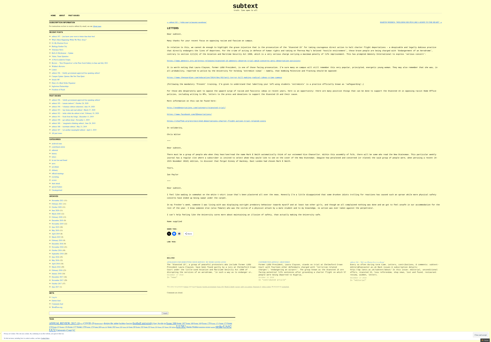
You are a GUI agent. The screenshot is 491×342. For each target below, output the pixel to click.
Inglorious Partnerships (60, 86)
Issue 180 (97, 327)
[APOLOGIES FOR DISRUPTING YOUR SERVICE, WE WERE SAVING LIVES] (213, 270)
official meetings (58, 173)
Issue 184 (220, 286)
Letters (54, 69)
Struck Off (55, 79)
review (54, 180)
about (62, 15)
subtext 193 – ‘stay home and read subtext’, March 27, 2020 (73, 110)
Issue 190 (132, 327)
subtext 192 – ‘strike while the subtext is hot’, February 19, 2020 (75, 113)
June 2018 (55, 257)
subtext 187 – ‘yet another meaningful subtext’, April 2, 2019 (74, 130)
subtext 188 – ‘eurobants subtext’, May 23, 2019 (69, 126)
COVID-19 (88, 323)
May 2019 (55, 230)
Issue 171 (215, 323)
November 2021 (57, 200)
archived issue (57, 143)
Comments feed (57, 304)
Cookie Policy (45, 338)
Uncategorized (57, 190)
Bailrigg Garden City (59, 46)
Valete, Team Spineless (60, 56)
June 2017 (55, 287)
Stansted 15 (257, 286)
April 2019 (56, 233)
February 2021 (57, 204)
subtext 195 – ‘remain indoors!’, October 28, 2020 (70, 103)
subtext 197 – (73, 36)
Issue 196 (168, 327)
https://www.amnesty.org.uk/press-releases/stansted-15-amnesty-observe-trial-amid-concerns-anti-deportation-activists (233, 61)
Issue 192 (140, 327)
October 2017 (57, 283)
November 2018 (57, 247)
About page (97, 26)
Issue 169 (198, 323)
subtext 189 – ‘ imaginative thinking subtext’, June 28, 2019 (73, 123)
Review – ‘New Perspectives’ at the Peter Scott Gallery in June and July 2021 (80, 63)
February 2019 (57, 240)
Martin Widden (192, 327)
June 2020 (55, 210)
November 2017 (57, 280)
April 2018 (56, 263)
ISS (165, 323)
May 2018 (55, 260)
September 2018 (58, 253)
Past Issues (74, 15)
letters (186, 286)
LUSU (181, 326)
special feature (57, 187)
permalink (285, 286)
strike (219, 326)
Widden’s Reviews (58, 66)
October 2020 (57, 207)
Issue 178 (81, 326)
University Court (64, 330)
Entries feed (56, 300)
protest (207, 327)
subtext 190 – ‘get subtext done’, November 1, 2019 (71, 120)
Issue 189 (126, 327)
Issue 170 (206, 323)
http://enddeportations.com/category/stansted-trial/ (196, 108)
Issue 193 (147, 327)
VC (73, 330)
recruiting (55, 177)
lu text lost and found (59, 160)
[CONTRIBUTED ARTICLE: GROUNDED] (304, 271)
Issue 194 (154, 327)
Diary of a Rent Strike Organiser (63, 83)
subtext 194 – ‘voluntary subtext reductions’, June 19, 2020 (73, 106)
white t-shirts (266, 286)
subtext (245, 6)
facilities (122, 323)
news (53, 163)
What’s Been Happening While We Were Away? (69, 39)
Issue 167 (181, 323)
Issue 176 (64, 327)
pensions (202, 327)
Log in (54, 297)
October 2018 (57, 250)
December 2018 (57, 243)
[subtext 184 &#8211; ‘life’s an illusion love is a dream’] (396, 271)
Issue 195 (161, 327)
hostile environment (209, 286)
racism (237, 286)
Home (53, 15)
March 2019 (56, 237)
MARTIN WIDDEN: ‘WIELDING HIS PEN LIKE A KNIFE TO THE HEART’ (411, 22)
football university (143, 323)
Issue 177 (72, 326)
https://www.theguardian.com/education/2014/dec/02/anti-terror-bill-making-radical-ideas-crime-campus (224, 77)
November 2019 (57, 223)
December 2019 (57, 220)
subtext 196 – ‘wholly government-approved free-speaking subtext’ (76, 100)
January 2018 (56, 273)
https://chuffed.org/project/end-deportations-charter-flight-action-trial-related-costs (216, 121)
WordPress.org (57, 307)
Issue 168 (190, 323)
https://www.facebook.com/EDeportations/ (189, 114)
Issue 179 (90, 327)
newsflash (55, 167)
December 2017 (57, 277)
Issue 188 (119, 327)
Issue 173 (223, 323)
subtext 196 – (76, 73)
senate (213, 327)
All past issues (57, 133)
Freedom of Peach (58, 89)
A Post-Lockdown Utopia (61, 59)
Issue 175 (56, 327)
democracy (98, 323)
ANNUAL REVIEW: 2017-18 (64, 323)
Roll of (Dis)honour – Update (62, 53)
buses (81, 323)
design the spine (111, 323)
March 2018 (56, 267)
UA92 (227, 326)
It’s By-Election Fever (60, 43)
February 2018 (57, 270)
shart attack (56, 183)
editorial (55, 150)
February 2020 (57, 217)
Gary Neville (158, 323)
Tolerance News (57, 49)
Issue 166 (171, 323)
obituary (55, 170)
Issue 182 (111, 327)
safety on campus (246, 286)
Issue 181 (104, 327)
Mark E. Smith (230, 286)
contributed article (58, 147)
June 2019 (55, 227)
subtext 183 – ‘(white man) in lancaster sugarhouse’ (187, 22)
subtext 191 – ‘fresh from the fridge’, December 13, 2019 (73, 116)
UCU (52, 330)
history (54, 153)
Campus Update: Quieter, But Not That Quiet (68, 76)
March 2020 (56, 213)
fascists (199, 286)
